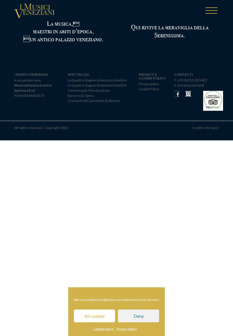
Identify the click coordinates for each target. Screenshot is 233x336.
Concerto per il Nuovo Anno (89, 90)
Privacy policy (126, 329)
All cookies (94, 316)
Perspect (212, 128)
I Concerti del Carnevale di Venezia (94, 101)
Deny (139, 316)
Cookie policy (103, 329)
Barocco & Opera (81, 95)
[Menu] (211, 11)
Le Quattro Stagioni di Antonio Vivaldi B (97, 85)
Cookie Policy (149, 89)
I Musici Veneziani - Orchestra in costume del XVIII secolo (34, 12)
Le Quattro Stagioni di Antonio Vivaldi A (97, 80)
